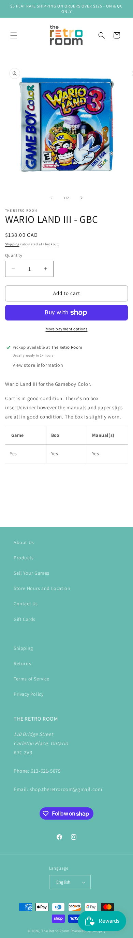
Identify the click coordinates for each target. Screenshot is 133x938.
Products (24, 558)
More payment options (67, 328)
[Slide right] (81, 197)
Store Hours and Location (42, 588)
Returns (22, 663)
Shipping (12, 244)
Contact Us (26, 603)
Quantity (13, 255)
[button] (13, 35)
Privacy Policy (28, 694)
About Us (24, 542)
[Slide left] (51, 197)
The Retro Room (55, 930)
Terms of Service (31, 679)
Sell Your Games (31, 573)
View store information (38, 365)
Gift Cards (24, 619)
